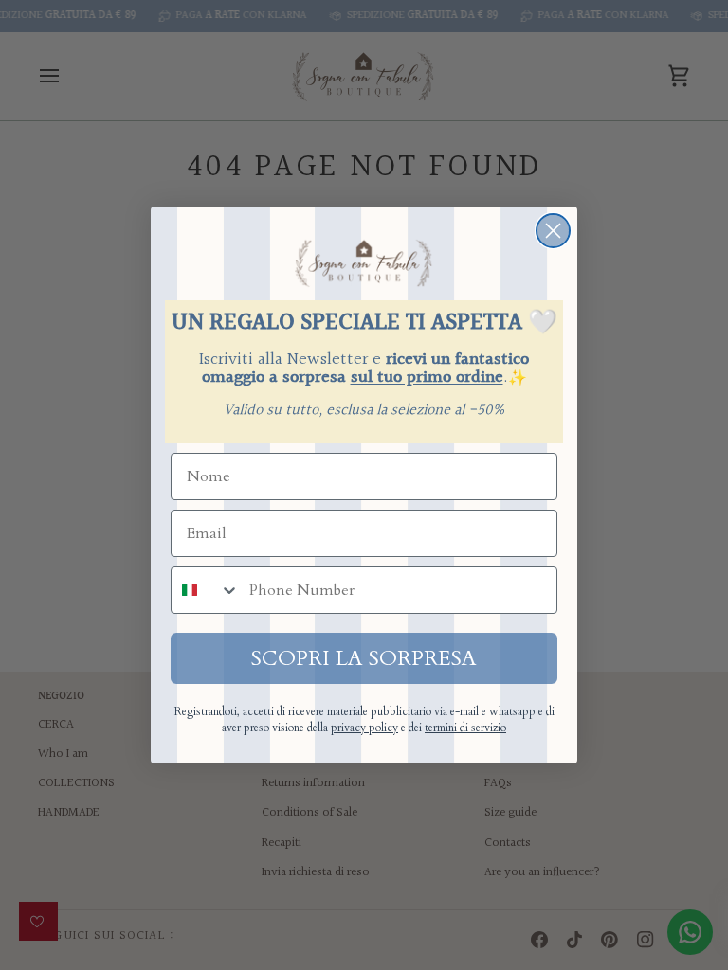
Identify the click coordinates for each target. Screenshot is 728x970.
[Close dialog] (553, 230)
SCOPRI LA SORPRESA (364, 658)
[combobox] (206, 590)
